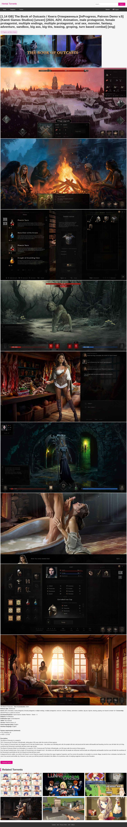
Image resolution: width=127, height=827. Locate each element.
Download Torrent (6, 762)
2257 (69, 824)
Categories (12, 9)
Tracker (21, 9)
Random (108, 9)
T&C (58, 824)
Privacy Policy (63, 824)
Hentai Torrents (9, 3)
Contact (54, 824)
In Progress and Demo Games (9, 32)
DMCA (73, 824)
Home (4, 9)
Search (122, 4)
